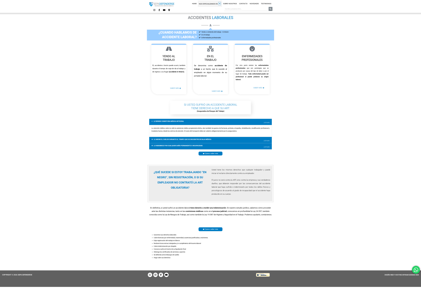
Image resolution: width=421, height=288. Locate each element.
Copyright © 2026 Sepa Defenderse (17, 275)
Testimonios (266, 4)
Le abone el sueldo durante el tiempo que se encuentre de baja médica (212, 139)
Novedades (254, 4)
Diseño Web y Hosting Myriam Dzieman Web (402, 275)
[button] (210, 122)
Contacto (243, 4)
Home (194, 4)
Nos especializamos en (208, 4)
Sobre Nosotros (230, 4)
